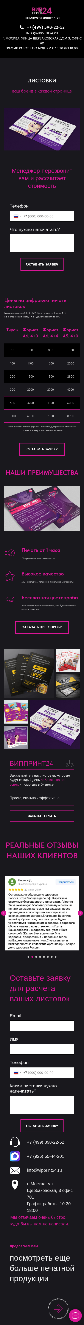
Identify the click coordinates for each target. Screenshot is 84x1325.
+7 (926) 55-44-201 (45, 1156)
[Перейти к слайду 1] (28, 957)
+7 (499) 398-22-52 (46, 27)
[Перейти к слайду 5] (44, 957)
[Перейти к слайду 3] (36, 957)
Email (15, 1015)
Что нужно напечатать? (35, 229)
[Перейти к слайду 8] (55, 957)
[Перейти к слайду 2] (32, 957)
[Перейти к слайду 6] (48, 957)
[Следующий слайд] (80, 913)
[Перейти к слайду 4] (40, 957)
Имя (14, 1039)
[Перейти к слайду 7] (52, 957)
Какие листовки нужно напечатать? (33, 1088)
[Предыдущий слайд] (3, 913)
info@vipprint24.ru (42, 33)
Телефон (19, 205)
